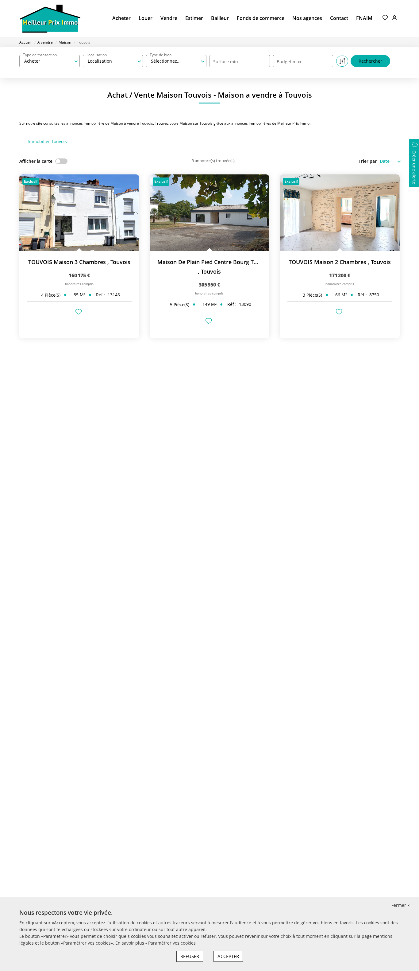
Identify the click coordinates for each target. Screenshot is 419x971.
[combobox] (49, 61)
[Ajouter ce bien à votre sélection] (79, 312)
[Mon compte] (394, 18)
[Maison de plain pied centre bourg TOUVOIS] (210, 212)
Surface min (225, 61)
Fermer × (400, 905)
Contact (339, 18)
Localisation (96, 54)
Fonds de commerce (260, 18)
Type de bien (160, 54)
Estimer (194, 18)
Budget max (289, 61)
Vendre (168, 18)
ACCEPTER (228, 956)
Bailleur (220, 18)
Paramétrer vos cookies (172, 943)
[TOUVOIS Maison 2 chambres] (340, 212)
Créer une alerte (414, 167)
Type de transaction (40, 54)
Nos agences (307, 18)
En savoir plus (130, 943)
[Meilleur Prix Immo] (50, 18)
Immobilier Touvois (47, 141)
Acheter (121, 18)
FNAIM (364, 18)
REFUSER (189, 956)
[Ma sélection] (385, 18)
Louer (145, 18)
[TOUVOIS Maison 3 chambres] (79, 212)
